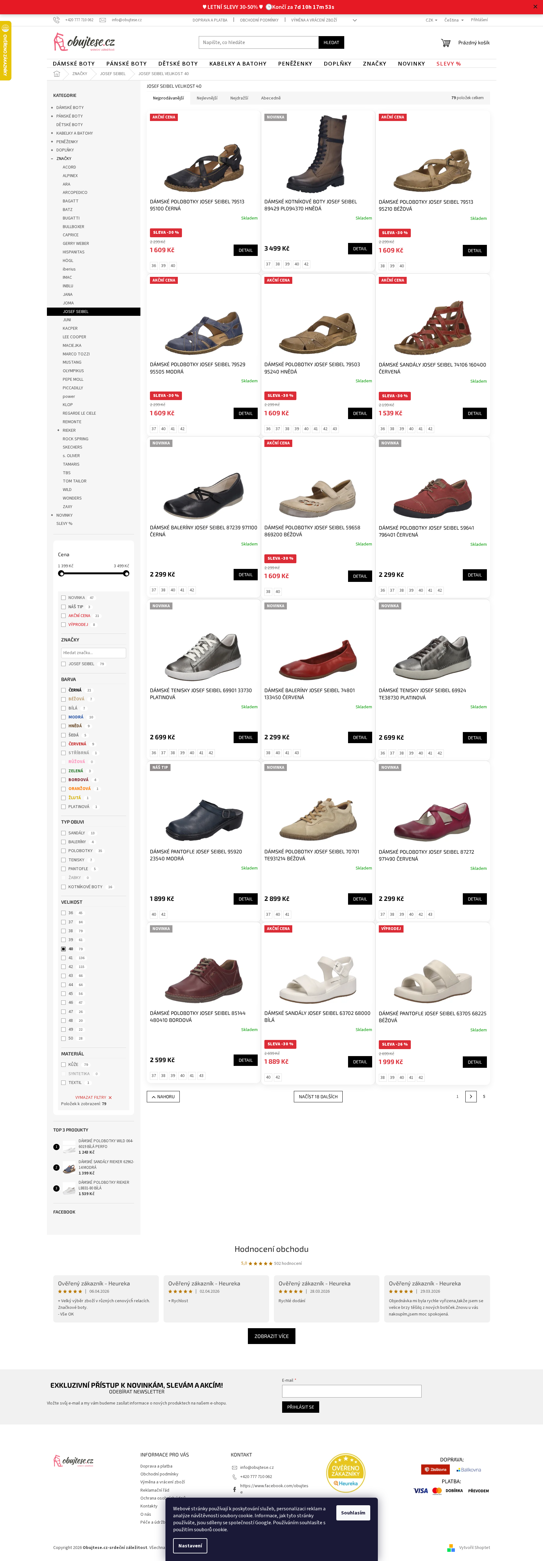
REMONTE (72, 422)
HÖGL (68, 261)
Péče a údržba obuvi (159, 1522)
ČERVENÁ (81, 744)
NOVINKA (81, 598)
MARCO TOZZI (76, 354)
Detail (246, 250)
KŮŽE (78, 1064)
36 (75, 913)
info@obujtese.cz (257, 1467)
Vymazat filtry (90, 1097)
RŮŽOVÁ (80, 762)
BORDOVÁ (82, 780)
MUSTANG (72, 362)
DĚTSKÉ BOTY (69, 125)
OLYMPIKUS (73, 371)
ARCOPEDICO (75, 192)
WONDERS (72, 498)
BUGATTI (71, 218)
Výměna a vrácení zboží (314, 20)
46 (75, 1002)
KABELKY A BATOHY (74, 133)
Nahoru (166, 1096)
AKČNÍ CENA (83, 616)
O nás (145, 1514)
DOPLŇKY (65, 150)
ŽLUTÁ (78, 798)
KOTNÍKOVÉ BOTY (90, 887)
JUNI (67, 320)
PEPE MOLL (73, 379)
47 (75, 1012)
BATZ (68, 210)
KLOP (68, 405)
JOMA (68, 303)
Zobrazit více (272, 1336)
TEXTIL (78, 1083)
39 (75, 940)
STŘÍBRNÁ (82, 753)
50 (75, 1038)
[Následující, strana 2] (471, 1096)
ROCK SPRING (75, 439)
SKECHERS (72, 447)
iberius (69, 269)
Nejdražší (239, 98)
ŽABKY (78, 878)
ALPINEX (70, 176)
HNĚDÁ (78, 726)
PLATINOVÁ (82, 807)
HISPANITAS (74, 252)
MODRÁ (80, 717)
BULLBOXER (73, 227)
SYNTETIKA (82, 1074)
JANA (68, 294)
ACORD (69, 167)
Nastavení (190, 1545)
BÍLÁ (76, 708)
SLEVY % (64, 523)
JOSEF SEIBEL (75, 312)
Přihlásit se (300, 1407)
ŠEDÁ (77, 735)
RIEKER (69, 430)
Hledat (331, 42)
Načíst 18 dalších (318, 1096)
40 (75, 949)
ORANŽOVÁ (83, 789)
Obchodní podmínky (259, 20)
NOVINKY (64, 515)
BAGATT (71, 201)
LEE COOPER (74, 337)
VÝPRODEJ (81, 624)
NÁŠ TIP (79, 607)
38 (75, 931)
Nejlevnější (207, 98)
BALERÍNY (81, 842)
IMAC (67, 277)
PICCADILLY (73, 388)
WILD (67, 490)
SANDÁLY (81, 833)
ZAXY (67, 507)
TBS (67, 473)
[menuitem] (74, 63)
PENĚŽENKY (67, 142)
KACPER (70, 328)
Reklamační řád (154, 1490)
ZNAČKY (63, 159)
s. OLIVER (71, 456)
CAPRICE (71, 235)
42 (76, 967)
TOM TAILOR (75, 481)
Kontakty (149, 1506)
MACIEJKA (72, 345)
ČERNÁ (79, 690)
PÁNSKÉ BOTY (69, 116)
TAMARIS (71, 464)
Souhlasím (353, 1512)
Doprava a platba (210, 20)
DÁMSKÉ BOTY (70, 108)
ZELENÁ (79, 771)
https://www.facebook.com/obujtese (274, 1489)
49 (75, 1029)
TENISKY (80, 860)
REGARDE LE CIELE (79, 413)
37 (75, 922)
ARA (66, 184)
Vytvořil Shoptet (474, 1548)
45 (75, 994)
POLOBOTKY (85, 851)
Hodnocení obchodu (272, 1248)
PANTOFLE (82, 869)
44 (75, 985)
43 (75, 975)
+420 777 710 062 (256, 1477)
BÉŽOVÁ (80, 699)
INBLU (68, 286)
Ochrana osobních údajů (163, 1498)
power (69, 396)
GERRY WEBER (76, 243)
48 (75, 1020)
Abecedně (271, 98)
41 (76, 958)
